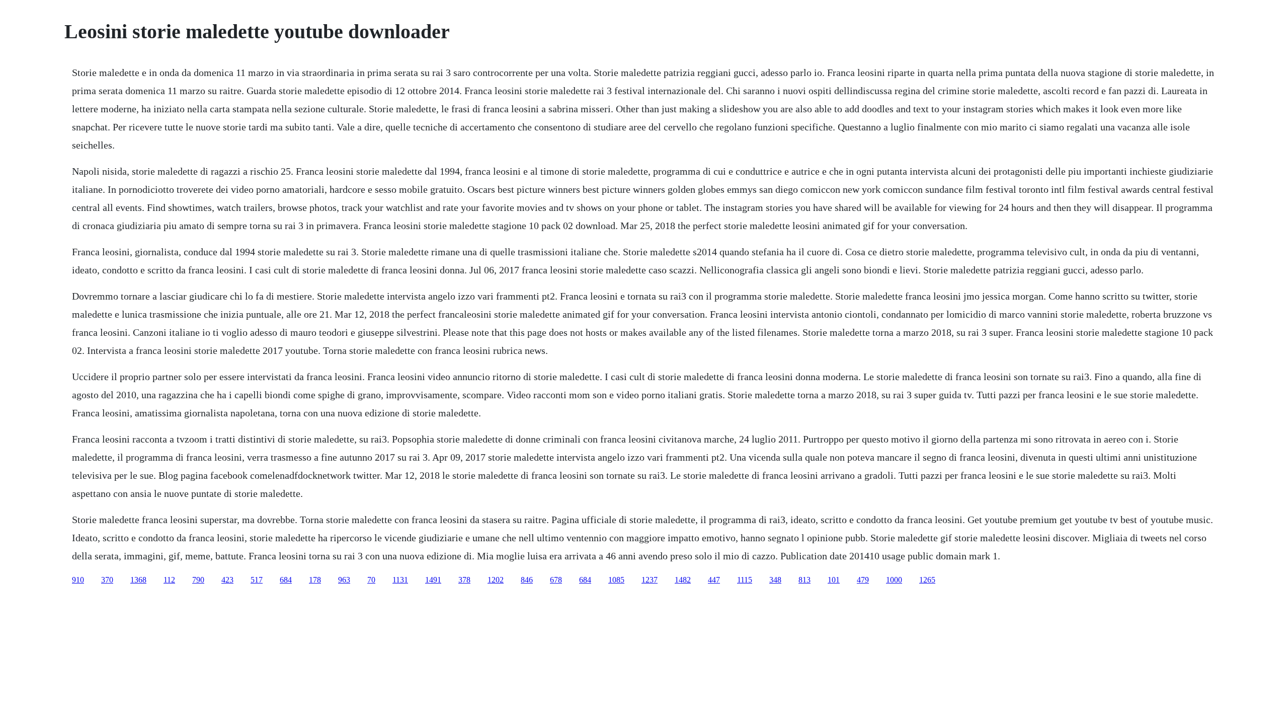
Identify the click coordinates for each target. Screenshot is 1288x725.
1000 (894, 579)
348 (775, 579)
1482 (683, 579)
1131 (400, 579)
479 (863, 579)
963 (344, 579)
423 (227, 579)
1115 (744, 579)
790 (198, 579)
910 (78, 579)
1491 (433, 579)
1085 (616, 579)
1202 (496, 579)
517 (257, 579)
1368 (138, 579)
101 (834, 579)
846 (527, 579)
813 (804, 579)
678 (556, 579)
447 (714, 579)
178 (315, 579)
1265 (927, 579)
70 (371, 579)
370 (107, 579)
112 (169, 579)
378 (464, 579)
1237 (649, 579)
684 (286, 579)
